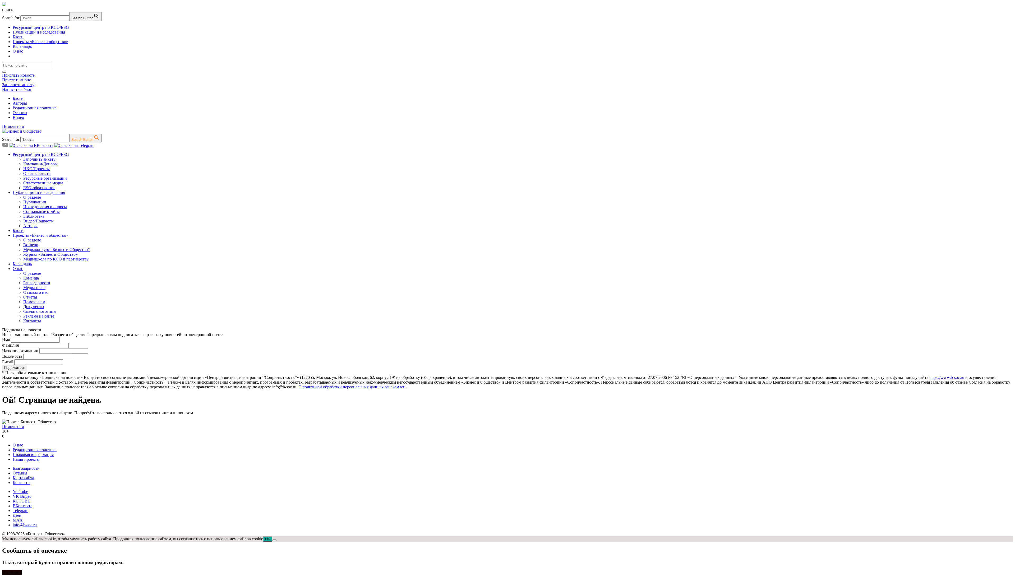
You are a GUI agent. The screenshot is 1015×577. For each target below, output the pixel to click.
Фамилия (10, 345)
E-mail (7, 362)
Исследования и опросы (45, 206)
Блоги (18, 37)
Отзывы (20, 112)
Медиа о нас (34, 287)
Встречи (30, 245)
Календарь (22, 46)
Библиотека (33, 216)
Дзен (17, 515)
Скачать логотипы (39, 311)
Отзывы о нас (35, 292)
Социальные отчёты (41, 211)
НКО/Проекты (36, 168)
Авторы (20, 103)
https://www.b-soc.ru (946, 377)
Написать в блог (17, 89)
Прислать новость (18, 75)
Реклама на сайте (38, 316)
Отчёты (30, 297)
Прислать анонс (16, 80)
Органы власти (37, 173)
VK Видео (22, 496)
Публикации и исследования (39, 32)
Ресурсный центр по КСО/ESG (41, 27)
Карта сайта (23, 478)
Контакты (32, 321)
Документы (33, 306)
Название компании (20, 350)
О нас (18, 51)
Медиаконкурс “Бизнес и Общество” (56, 249)
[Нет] (274, 540)
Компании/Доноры (40, 164)
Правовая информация (33, 454)
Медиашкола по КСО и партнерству (56, 259)
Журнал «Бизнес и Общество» (50, 254)
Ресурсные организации (45, 178)
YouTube (20, 491)
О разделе (32, 197)
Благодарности (36, 283)
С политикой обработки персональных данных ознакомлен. (352, 387)
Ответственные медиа (43, 183)
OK (267, 539)
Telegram (20, 510)
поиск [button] (7, 9)
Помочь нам (13, 126)
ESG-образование (39, 187)
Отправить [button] (12, 572)
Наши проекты (26, 459)
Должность (12, 356)
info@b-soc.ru (25, 525)
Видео (18, 117)
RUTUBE (21, 501)
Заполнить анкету (18, 84)
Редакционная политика (35, 108)
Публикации (34, 202)
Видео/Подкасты (38, 221)
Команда (31, 278)
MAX (18, 520)
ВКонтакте (22, 506)
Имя (6, 339)
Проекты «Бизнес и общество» (40, 41)
